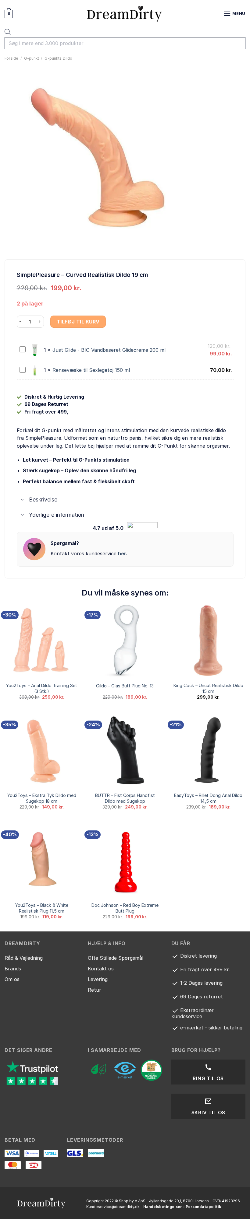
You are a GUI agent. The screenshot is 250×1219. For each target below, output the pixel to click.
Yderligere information (56, 515)
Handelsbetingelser (162, 1206)
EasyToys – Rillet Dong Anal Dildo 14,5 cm (208, 798)
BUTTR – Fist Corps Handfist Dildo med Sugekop (125, 798)
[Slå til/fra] (23, 500)
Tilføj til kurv (78, 322)
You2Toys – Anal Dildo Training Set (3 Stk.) (41, 688)
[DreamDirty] (125, 13)
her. (122, 553)
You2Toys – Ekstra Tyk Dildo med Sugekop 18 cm (41, 798)
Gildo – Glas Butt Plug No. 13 (125, 685)
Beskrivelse (43, 499)
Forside (11, 58)
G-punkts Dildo (58, 58)
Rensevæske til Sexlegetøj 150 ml (91, 370)
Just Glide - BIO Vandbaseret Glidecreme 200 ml (109, 350)
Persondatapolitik (203, 1206)
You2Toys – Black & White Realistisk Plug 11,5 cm (41, 908)
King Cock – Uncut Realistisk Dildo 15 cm (208, 688)
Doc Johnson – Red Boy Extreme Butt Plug (125, 908)
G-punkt (31, 58)
